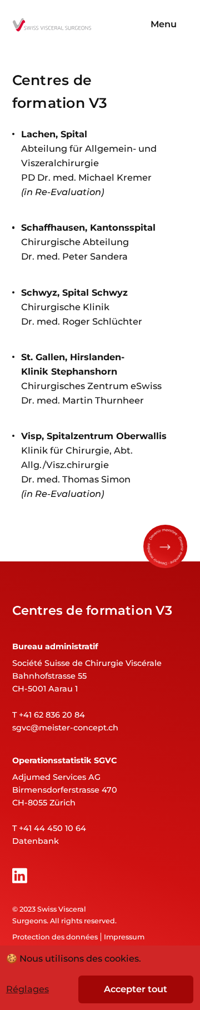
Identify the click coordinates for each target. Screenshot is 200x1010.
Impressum (124, 937)
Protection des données (55, 937)
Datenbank (35, 841)
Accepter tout (135, 988)
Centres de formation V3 (92, 610)
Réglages (27, 988)
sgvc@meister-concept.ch (65, 728)
